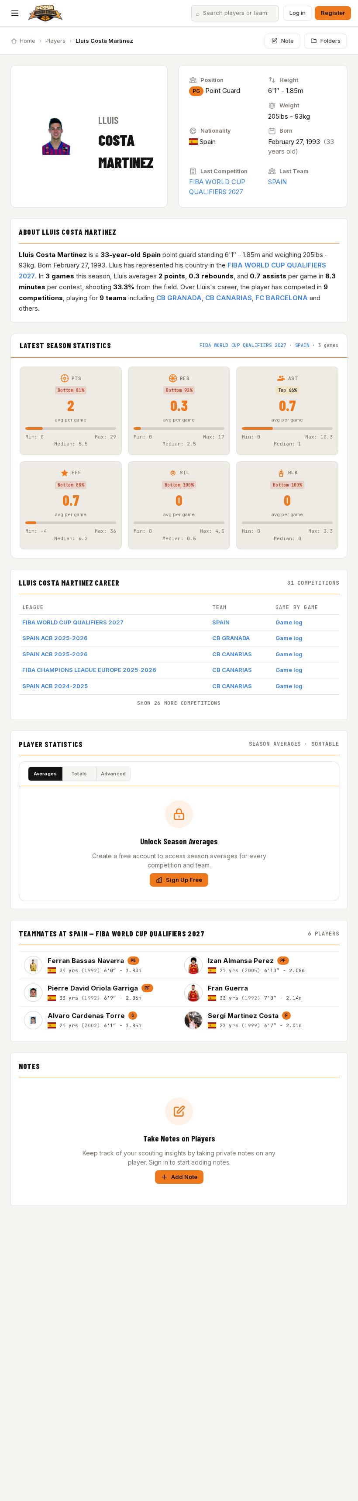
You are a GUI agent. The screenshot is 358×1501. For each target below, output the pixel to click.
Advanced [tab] (113, 774)
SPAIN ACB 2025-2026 (55, 637)
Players (55, 40)
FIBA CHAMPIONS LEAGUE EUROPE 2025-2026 (89, 669)
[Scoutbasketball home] (45, 13)
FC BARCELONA (281, 298)
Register (333, 12)
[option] (99, 965)
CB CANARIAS (228, 298)
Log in (297, 12)
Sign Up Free (184, 879)
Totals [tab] (79, 774)
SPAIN (277, 182)
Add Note (184, 1176)
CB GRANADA (179, 298)
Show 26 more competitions (179, 703)
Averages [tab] (45, 774)
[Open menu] (15, 13)
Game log (289, 622)
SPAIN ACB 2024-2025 (55, 685)
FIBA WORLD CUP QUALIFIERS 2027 (243, 345)
